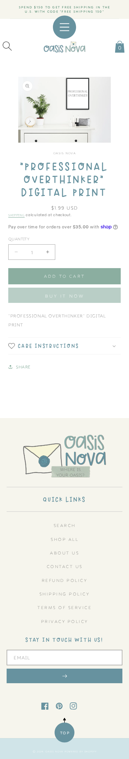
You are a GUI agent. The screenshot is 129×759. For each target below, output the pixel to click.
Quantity (18, 238)
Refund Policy (65, 580)
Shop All (64, 539)
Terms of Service (64, 607)
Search (65, 525)
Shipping (16, 215)
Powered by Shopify (80, 751)
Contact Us (65, 566)
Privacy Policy (64, 621)
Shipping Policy (64, 593)
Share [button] (23, 366)
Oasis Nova (54, 751)
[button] (7, 46)
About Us (64, 552)
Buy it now (64, 296)
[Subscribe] (64, 676)
